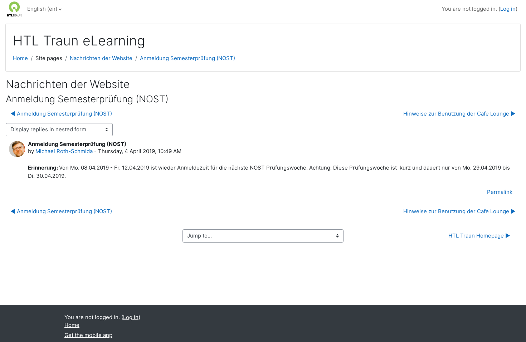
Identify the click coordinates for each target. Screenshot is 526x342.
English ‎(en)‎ (42, 8)
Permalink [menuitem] (499, 192)
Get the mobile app (88, 335)
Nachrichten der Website (101, 58)
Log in (508, 8)
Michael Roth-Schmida (64, 151)
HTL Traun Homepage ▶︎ (479, 235)
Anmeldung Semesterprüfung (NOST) (187, 58)
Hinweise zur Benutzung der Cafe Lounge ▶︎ (459, 113)
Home (20, 58)
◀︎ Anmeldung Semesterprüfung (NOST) (61, 113)
